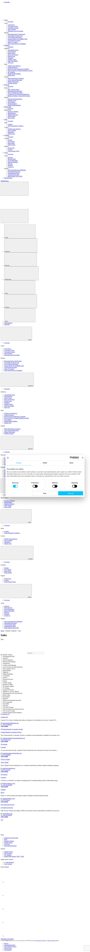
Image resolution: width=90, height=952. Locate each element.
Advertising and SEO (9, 656)
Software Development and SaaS (12, 700)
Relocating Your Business (15, 91)
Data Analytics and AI (9, 668)
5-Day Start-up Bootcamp (15, 80)
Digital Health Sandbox (14, 73)
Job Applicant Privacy (10, 946)
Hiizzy (2, 792)
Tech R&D (6, 704)
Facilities (6, 135)
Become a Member (13, 111)
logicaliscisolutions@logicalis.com (12, 753)
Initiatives (7, 45)
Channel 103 (4, 717)
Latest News (11, 25)
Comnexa (3, 777)
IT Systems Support (8, 686)
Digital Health (7, 670)
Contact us (11, 167)
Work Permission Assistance (15, 126)
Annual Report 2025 (13, 173)
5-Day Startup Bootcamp (15, 37)
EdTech (5, 677)
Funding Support (12, 83)
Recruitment (6, 697)
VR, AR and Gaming (9, 711)
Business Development (9, 661)
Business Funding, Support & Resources (19, 96)
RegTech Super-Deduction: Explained (18, 69)
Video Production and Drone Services (13, 709)
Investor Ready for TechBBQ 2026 (17, 39)
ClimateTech (6, 663)
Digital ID (5, 672)
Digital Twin (11, 75)
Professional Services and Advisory (12, 693)
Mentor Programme (13, 81)
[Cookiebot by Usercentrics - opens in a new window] (71, 457)
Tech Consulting (7, 702)
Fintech (5, 681)
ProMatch (10, 58)
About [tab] (71, 463)
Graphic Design (7, 683)
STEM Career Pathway (14, 66)
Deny (44, 493)
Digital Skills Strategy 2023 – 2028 (14, 856)
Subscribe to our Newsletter (15, 31)
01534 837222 (6, 740)
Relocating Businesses (10, 845)
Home (2, 631)
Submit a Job (11, 133)
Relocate (6, 85)
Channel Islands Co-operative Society (11, 732)
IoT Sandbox (11, 72)
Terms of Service (52, 940)
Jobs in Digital (12, 29)
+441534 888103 (7, 724)
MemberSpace (12, 113)
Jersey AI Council (13, 42)
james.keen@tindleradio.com (10, 723)
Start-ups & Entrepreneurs (15, 99)
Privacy (6, 943)
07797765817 (6, 800)
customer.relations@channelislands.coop (13, 738)
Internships (11, 132)
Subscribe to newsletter (7, 939)
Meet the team (12, 159)
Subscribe (7, 2)
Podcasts (10, 163)
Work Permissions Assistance (16, 78)
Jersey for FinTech (13, 55)
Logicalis (3, 747)
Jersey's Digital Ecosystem (15, 92)
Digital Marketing (8, 674)
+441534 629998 (7, 785)
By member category (6, 654)
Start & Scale (11, 56)
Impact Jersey (11, 53)
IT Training (6, 688)
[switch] (35, 486)
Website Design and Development (12, 712)
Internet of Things (8, 684)
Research (10, 165)
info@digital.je (10, 862)
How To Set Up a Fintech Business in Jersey (20, 70)
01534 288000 (6, 755)
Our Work (7, 844)
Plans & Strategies (13, 162)
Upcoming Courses (13, 28)
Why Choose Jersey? (13, 89)
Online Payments (12, 67)
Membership (7, 107)
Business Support (9, 841)
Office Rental (11, 116)
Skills (5, 119)
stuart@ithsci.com (7, 813)
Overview (10, 21)
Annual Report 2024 (13, 175)
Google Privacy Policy (40, 940)
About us (10, 157)
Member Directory (13, 115)
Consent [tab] (18, 463)
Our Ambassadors (13, 160)
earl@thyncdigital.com (8, 768)
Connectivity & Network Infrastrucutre (18, 94)
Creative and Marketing (9, 665)
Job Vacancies (8, 853)
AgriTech (5, 658)
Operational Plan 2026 (14, 171)
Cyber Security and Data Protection (12, 667)
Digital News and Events (11, 838)
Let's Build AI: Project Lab (15, 36)
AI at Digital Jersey (13, 50)
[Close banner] (82, 457)
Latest (6, 20)
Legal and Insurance (8, 690)
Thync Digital (4, 762)
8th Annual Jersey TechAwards (16, 34)
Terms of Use (8, 948)
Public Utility (6, 695)
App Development (8, 660)
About (6, 152)
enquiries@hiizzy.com (8, 798)
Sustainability (8, 950)
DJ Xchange (11, 141)
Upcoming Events (13, 26)
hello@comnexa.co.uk (8, 783)
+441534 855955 (7, 815)
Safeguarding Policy (9, 945)
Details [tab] (45, 463)
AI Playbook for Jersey (14, 40)
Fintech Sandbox (12, 103)
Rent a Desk (11, 118)
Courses (10, 124)
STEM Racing (12, 51)
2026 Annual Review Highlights (17, 43)
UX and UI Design (8, 707)
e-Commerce (6, 676)
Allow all (70, 493)
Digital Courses (8, 851)
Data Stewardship (13, 61)
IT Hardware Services (7, 807)
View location (8, 864)
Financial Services (8, 679)
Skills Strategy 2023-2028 (15, 176)
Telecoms (5, 705)
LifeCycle (10, 62)
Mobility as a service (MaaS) (11, 691)
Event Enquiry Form (13, 151)
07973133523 (6, 770)
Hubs (5, 839)
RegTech (5, 698)
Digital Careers (8, 842)
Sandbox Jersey (12, 59)
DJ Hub (10, 140)
